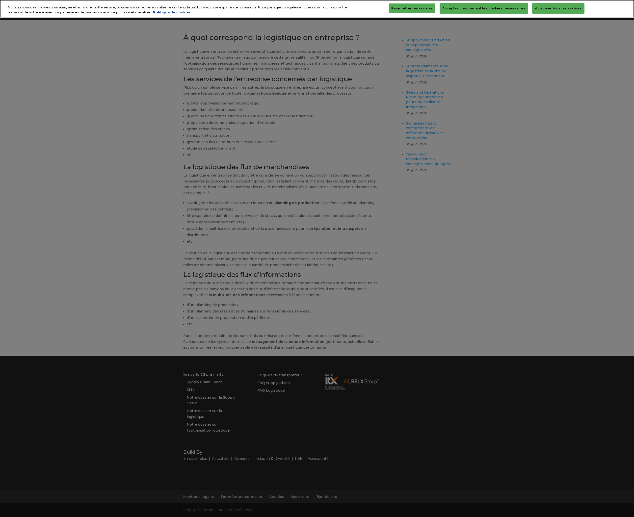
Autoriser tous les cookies (558, 8)
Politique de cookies (172, 12)
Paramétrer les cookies (412, 8)
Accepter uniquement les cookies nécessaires (484, 8)
